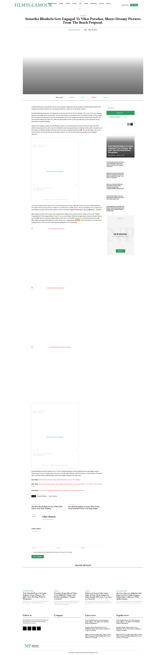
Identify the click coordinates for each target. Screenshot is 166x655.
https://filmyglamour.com (47, 519)
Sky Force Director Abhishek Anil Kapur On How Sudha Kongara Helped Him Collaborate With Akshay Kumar (115, 186)
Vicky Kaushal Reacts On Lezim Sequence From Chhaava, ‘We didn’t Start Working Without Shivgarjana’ (120, 149)
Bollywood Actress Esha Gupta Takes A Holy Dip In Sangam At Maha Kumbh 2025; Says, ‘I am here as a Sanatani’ (115, 175)
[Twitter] (34, 628)
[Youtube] (39, 628)
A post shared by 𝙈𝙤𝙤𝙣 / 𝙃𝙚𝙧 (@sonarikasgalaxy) (55, 465)
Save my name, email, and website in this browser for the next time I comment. (53, 552)
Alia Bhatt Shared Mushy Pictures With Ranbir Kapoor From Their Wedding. (59, 480)
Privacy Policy (123, 117)
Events (56, 590)
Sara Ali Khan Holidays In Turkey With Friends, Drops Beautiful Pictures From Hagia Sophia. (84, 507)
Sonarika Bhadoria (42, 496)
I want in (120, 113)
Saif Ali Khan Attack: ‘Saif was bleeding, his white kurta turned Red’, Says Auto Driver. (115, 197)
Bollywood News (28, 590)
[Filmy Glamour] (35, 518)
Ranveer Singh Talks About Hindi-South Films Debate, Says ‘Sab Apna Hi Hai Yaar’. (61, 490)
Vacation (83, 16)
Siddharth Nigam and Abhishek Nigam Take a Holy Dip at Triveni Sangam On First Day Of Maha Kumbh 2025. (115, 208)
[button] (79, 8)
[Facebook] (25, 628)
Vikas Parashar (53, 496)
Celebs (87, 590)
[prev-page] (128, 124)
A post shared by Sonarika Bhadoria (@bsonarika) (55, 199)
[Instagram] (29, 628)
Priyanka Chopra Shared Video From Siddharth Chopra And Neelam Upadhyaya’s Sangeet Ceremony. (115, 164)
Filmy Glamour (75, 30)
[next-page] (131, 124)
